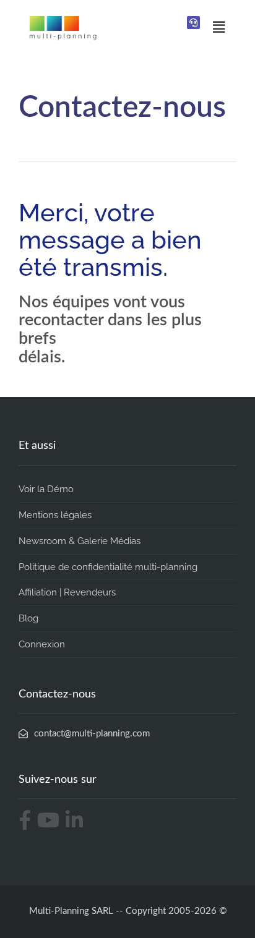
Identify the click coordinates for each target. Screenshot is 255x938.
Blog (28, 618)
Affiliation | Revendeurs (67, 592)
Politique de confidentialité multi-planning (108, 567)
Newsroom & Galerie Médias (79, 541)
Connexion (42, 644)
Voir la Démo (46, 489)
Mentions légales (55, 515)
